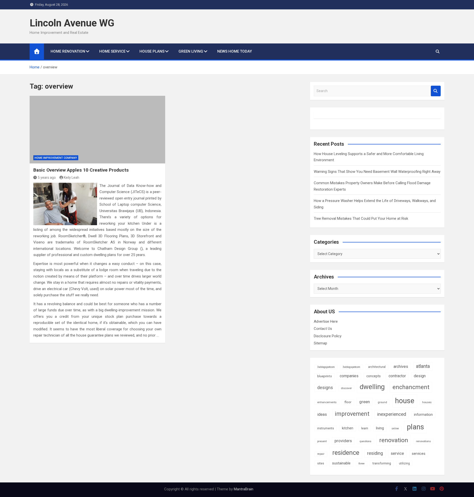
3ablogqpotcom (326, 367)
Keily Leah (71, 177)
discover (346, 388)
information (423, 414)
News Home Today (234, 51)
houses (427, 402)
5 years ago (47, 177)
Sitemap (320, 343)
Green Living (190, 51)
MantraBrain (243, 489)
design (420, 376)
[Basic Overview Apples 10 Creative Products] (97, 129)
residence (345, 452)
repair (320, 454)
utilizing (404, 463)
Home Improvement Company (56, 157)
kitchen (347, 428)
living (380, 428)
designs (325, 387)
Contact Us (323, 328)
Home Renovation (68, 51)
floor (347, 402)
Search (436, 91)
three (361, 463)
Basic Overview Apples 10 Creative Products (81, 170)
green (364, 401)
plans (415, 427)
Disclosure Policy (327, 336)
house (404, 401)
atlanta (423, 366)
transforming (382, 463)
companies (349, 376)
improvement (352, 413)
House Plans (151, 51)
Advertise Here (326, 321)
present (322, 441)
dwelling (372, 387)
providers (343, 440)
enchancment (411, 387)
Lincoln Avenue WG (72, 23)
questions (365, 441)
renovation (393, 440)
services (418, 453)
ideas (322, 414)
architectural (377, 367)
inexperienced (391, 414)
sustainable (341, 463)
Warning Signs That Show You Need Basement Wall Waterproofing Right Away (377, 171)
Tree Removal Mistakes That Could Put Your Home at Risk (361, 218)
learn (364, 428)
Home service (112, 51)
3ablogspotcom (351, 367)
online (395, 428)
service (397, 453)
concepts (373, 376)
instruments (325, 428)
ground (382, 402)
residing (375, 453)
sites (320, 463)
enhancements (326, 402)
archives (401, 366)
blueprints (324, 376)
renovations (423, 441)
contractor (397, 376)
